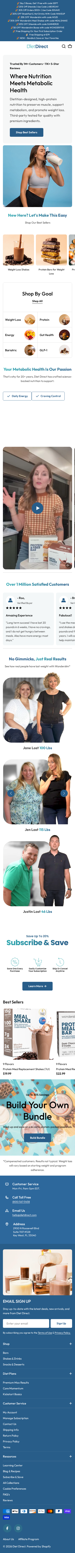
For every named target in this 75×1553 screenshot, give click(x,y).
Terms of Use (45, 1332)
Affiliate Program (28, 1539)
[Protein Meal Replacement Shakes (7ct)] (28, 1034)
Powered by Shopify (39, 1546)
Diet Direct (19, 1546)
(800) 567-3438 (21, 1201)
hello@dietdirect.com (24, 1215)
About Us (8, 1539)
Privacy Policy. (63, 1332)
